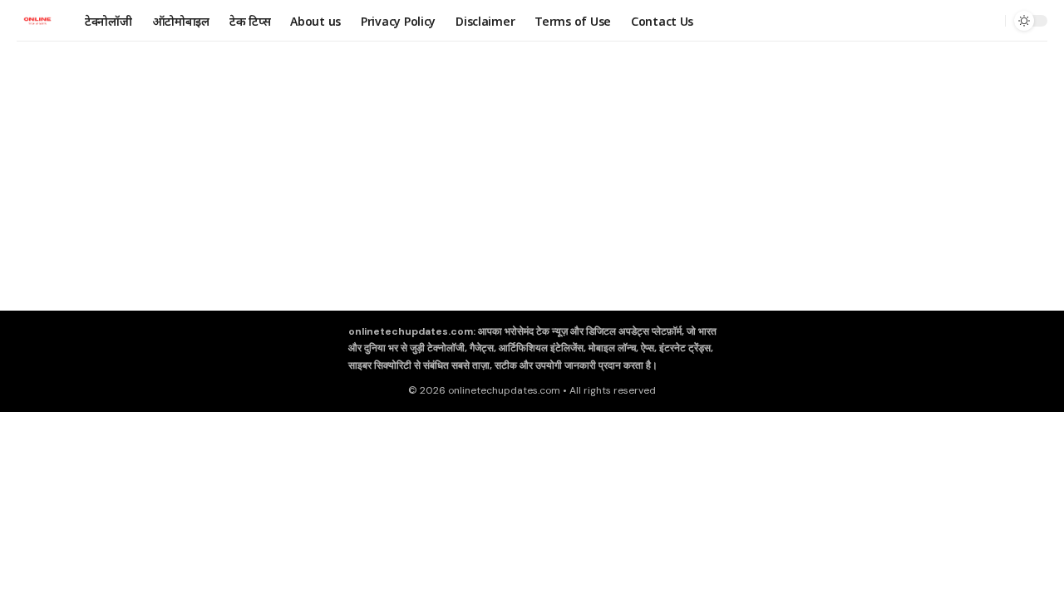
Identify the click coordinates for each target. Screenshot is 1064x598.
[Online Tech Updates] (37, 21)
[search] (988, 20)
